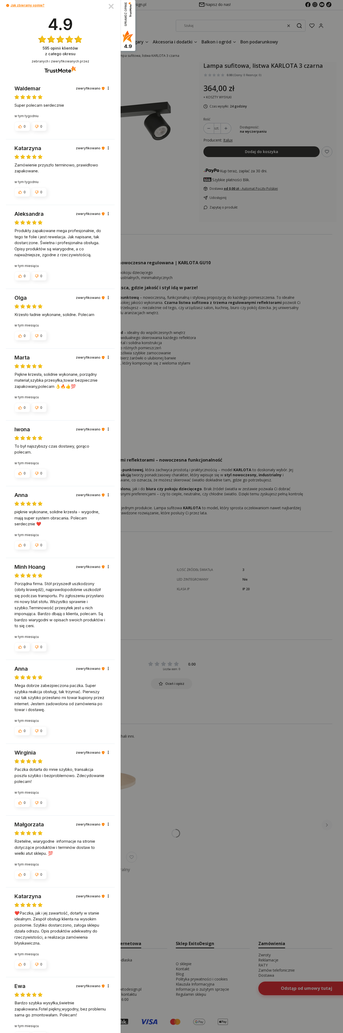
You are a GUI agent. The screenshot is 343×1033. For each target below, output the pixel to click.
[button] (7, 5)
